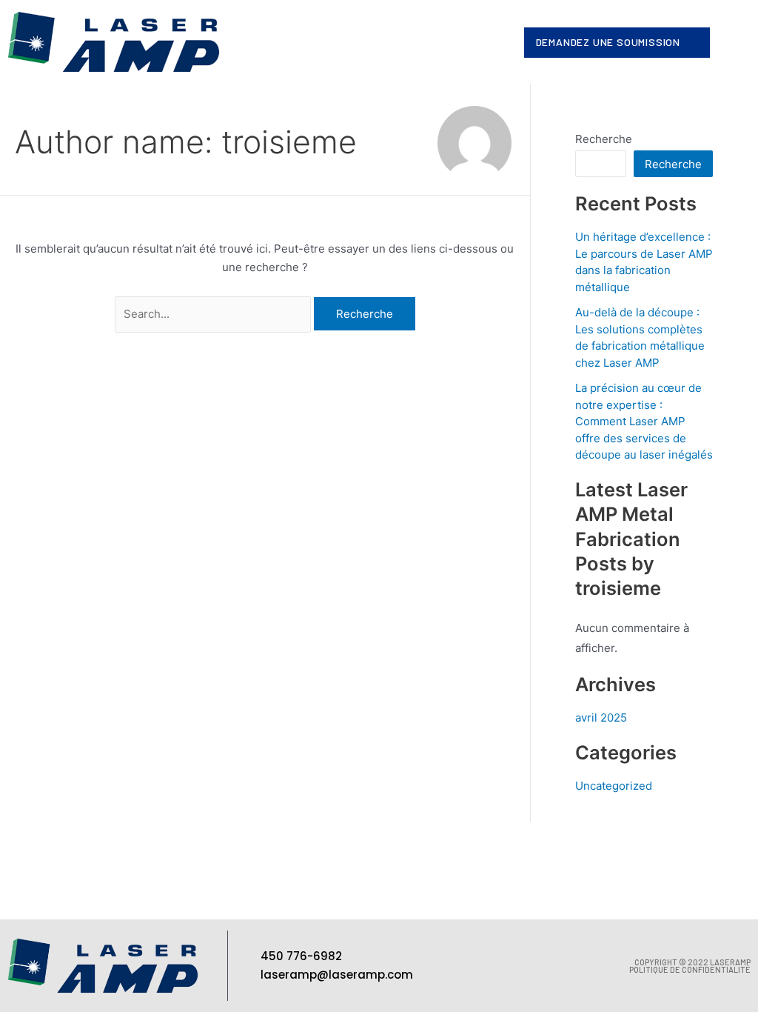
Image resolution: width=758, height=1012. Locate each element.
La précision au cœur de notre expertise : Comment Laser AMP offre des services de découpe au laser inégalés (644, 421)
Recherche (603, 139)
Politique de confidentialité (690, 969)
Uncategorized (613, 786)
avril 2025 (601, 717)
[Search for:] (214, 314)
